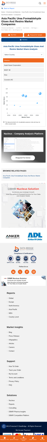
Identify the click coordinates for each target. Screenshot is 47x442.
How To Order (14, 366)
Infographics (13, 340)
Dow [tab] (5, 75)
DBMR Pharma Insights (17, 412)
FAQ (10, 385)
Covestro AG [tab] (8, 80)
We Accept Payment (23, 430)
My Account (13, 374)
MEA (10, 313)
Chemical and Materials (13, 12)
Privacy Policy (14, 381)
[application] (23, 102)
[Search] (41, 3)
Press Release (14, 336)
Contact (11, 351)
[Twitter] (20, 272)
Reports (11, 404)
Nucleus (12, 400)
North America (14, 306)
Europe (11, 302)
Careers (12, 347)
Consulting (12, 408)
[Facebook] (27, 272)
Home (3, 12)
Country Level (14, 317)
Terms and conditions (16, 377)
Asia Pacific (13, 309)
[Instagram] (33, 272)
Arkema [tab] (7, 60)
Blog (10, 332)
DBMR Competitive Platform (19, 415)
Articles (11, 343)
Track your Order (15, 370)
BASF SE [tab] (7, 70)
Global (11, 298)
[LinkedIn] (13, 272)
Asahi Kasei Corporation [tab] (12, 65)
